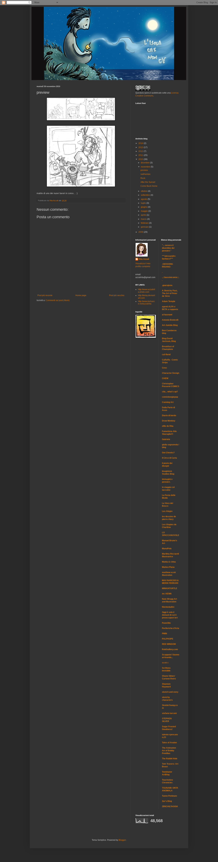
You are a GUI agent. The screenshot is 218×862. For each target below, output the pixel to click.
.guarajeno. (167, 285)
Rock (143, 178)
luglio (143, 203)
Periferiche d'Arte (170, 628)
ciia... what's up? (170, 391)
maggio (144, 211)
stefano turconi (169, 713)
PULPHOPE (167, 639)
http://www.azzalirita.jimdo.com (146, 290)
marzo (144, 219)
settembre (146, 195)
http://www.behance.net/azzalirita (146, 302)
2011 (141, 155)
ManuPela (167, 548)
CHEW (165, 378)
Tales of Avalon (169, 742)
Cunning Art (168, 402)
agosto (144, 199)
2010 (141, 159)
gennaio (145, 227)
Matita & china (169, 562)
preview (144, 170)
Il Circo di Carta (169, 458)
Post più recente (44, 295)
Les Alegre (167, 511)
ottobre (144, 191)
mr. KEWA (167, 593)
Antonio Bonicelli (170, 320)
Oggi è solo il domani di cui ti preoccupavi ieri (170, 615)
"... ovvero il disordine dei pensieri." (168, 248)
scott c (165, 662)
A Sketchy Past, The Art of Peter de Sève (169, 293)
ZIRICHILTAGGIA (170, 806)
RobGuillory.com (170, 649)
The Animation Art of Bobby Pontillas (169, 751)
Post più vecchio (116, 295)
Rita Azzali (144, 259)
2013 (141, 147)
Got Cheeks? (168, 452)
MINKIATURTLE (169, 588)
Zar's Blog (167, 801)
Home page (80, 295)
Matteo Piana (168, 567)
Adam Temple (168, 301)
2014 (141, 143)
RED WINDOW (169, 644)
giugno (144, 207)
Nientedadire (168, 607)
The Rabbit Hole (169, 758)
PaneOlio (166, 623)
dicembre (145, 162)
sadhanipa (145, 174)
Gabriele (166, 439)
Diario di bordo (169, 415)
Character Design (170, 373)
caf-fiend (166, 354)
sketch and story (170, 692)
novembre (146, 167)
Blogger (122, 840)
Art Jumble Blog (170, 325)
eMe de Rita (167, 426)
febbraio (145, 223)
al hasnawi (167, 314)
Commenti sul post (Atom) (57, 300)
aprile (144, 215)
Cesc (164, 368)
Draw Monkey (168, 421)
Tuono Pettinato (169, 796)
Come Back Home (149, 186)
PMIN (164, 633)
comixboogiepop (170, 397)
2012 (141, 151)
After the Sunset (148, 182)
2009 (141, 232)
